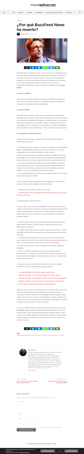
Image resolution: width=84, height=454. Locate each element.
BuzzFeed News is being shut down (30, 190)
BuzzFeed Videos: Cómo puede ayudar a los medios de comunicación (42, 281)
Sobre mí (21, 12)
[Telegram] (51, 67)
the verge (61, 335)
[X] (27, 67)
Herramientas (39, 12)
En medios (29, 12)
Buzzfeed (19, 335)
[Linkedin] (33, 67)
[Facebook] (39, 67)
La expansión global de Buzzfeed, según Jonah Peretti (36, 272)
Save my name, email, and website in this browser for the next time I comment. (40, 427)
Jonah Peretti (34, 335)
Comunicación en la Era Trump (54, 12)
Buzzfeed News (26, 335)
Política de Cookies (51, 443)
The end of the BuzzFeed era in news (49, 308)
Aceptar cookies (71, 451)
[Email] (57, 67)
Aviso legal (30, 443)
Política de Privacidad (39, 443)
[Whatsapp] (45, 67)
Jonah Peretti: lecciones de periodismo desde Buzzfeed (37, 284)
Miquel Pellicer (24, 34)
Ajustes (60, 451)
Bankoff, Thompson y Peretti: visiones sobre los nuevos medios (39, 275)
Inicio (13, 12)
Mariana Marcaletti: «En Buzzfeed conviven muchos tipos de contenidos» (43, 278)
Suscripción (69, 12)
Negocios (19, 20)
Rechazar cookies (47, 451)
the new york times (53, 335)
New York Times (43, 335)
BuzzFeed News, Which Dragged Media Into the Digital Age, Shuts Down (42, 192)
